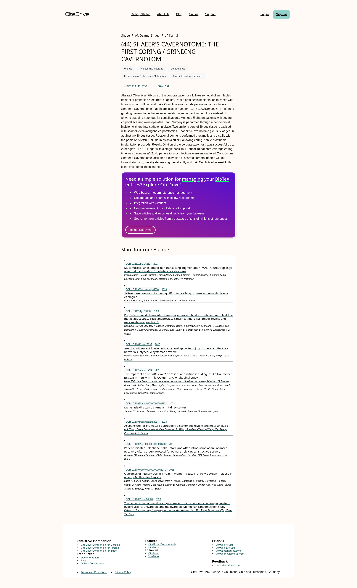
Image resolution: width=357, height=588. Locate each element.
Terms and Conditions (94, 572)
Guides (193, 14)
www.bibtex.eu (224, 544)
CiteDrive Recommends (162, 544)
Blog (179, 14)
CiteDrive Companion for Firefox (100, 547)
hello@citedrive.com (228, 564)
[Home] (77, 14)
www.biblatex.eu (225, 547)
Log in (264, 14)
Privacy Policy (123, 572)
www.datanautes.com (228, 550)
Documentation (90, 557)
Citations (153, 547)
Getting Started (140, 14)
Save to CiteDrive (136, 86)
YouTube (153, 556)
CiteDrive (153, 553)
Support (210, 14)
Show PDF (162, 86)
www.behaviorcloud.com (230, 553)
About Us (163, 14)
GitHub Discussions (92, 563)
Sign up (281, 14)
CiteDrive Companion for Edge (99, 550)
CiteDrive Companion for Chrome (100, 544)
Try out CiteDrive (140, 229)
